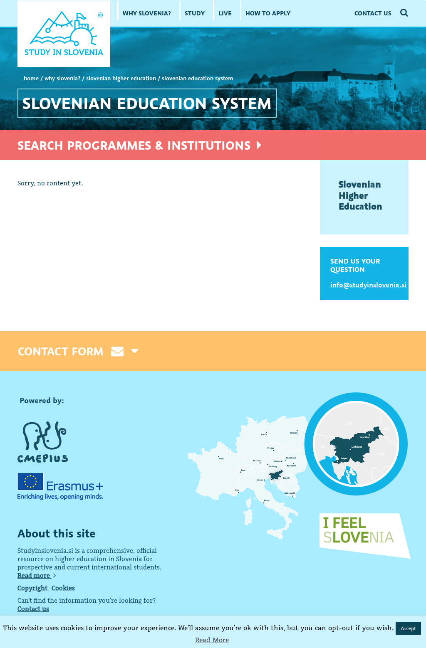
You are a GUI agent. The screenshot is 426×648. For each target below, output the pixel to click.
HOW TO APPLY (267, 13)
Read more (34, 575)
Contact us (33, 608)
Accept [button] (408, 628)
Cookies (63, 588)
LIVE (225, 13)
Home (31, 78)
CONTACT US (372, 13)
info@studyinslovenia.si (368, 284)
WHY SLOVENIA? (147, 13)
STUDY (195, 13)
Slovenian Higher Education (121, 78)
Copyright (32, 588)
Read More (212, 639)
